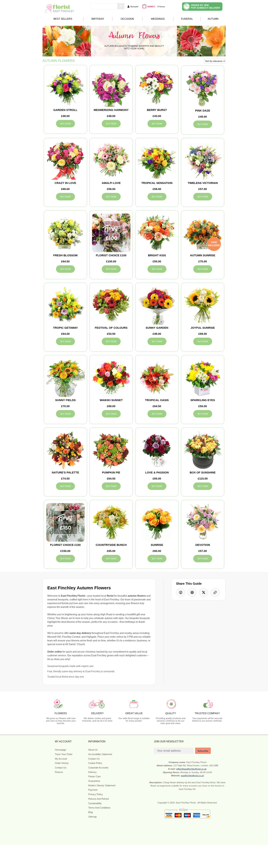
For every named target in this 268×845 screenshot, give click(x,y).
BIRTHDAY (98, 19)
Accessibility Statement (100, 754)
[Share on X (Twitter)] (203, 592)
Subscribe (203, 751)
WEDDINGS (158, 19)
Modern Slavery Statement (101, 785)
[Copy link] (215, 592)
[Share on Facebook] (180, 592)
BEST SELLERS (63, 19)
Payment (92, 789)
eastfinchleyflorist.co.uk (192, 775)
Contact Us (60, 767)
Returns (59, 772)
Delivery (92, 772)
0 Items (161, 6)
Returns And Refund (98, 798)
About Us (93, 749)
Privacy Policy (95, 794)
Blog (90, 812)
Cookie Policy (95, 763)
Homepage (60, 749)
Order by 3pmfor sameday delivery (205, 6)
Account (134, 6)
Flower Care (94, 776)
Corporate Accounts (98, 767)
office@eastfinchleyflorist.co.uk (191, 769)
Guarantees (94, 781)
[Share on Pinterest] (192, 592)
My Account (61, 758)
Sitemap (92, 816)
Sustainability (95, 803)
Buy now (65, 123)
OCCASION (127, 19)
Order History (62, 763)
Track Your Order (63, 754)
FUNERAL (187, 19)
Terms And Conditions (99, 807)
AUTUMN (213, 19)
